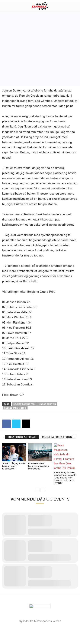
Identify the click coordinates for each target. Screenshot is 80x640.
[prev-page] (37, 490)
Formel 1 (29, 73)
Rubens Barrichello (15, 407)
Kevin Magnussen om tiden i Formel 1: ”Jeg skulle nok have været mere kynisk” (65, 477)
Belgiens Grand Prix (24, 404)
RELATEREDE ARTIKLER (22, 436)
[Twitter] (16, 424)
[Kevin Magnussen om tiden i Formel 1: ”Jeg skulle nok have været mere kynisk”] (66, 456)
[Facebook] (6, 424)
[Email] (26, 424)
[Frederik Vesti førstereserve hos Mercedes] (40, 452)
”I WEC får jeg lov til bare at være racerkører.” (13, 466)
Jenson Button (47, 404)
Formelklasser (12, 73)
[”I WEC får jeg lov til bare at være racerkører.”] (14, 452)
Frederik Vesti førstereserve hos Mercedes (38, 466)
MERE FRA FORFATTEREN (57, 436)
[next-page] (43, 490)
